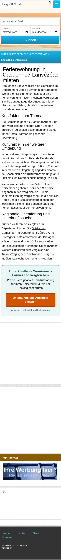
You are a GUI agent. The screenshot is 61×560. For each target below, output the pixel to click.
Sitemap (36, 533)
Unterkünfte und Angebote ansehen (30, 299)
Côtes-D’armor (38, 54)
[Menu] (56, 4)
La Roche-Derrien (23, 258)
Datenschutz (7, 537)
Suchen (30, 40)
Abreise (36, 28)
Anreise (6, 28)
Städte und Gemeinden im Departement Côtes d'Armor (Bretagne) (29, 233)
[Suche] (50, 2)
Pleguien (46, 258)
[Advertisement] (30, 353)
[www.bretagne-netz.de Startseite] (12, 4)
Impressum (6, 533)
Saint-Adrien (34, 254)
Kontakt (22, 533)
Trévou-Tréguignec (13, 254)
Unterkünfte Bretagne (14, 54)
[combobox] (30, 21)
